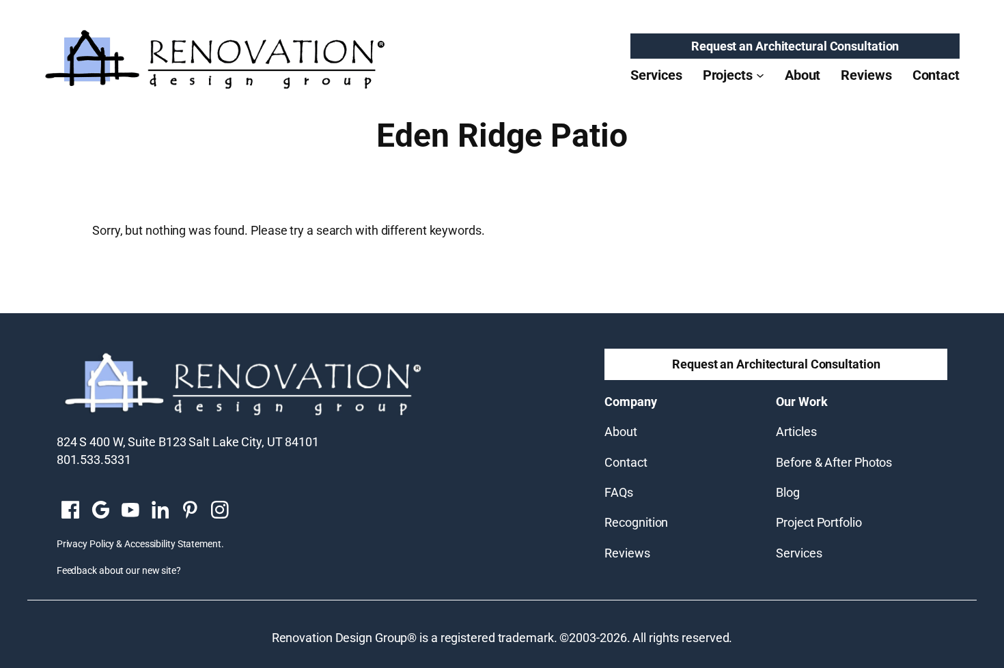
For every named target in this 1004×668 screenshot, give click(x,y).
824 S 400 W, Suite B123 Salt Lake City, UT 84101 (188, 442)
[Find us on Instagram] (220, 511)
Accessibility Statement (172, 543)
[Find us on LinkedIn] (160, 511)
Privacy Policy (86, 543)
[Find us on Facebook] (70, 511)
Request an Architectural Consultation (795, 46)
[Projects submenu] (760, 75)
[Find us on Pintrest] (190, 511)
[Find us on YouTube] (130, 511)
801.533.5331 (94, 459)
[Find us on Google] (100, 511)
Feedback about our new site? (119, 570)
